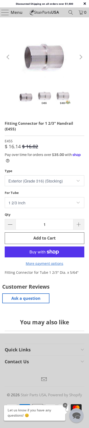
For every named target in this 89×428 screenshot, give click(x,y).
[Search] (70, 12)
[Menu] (3, 12)
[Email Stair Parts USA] (44, 379)
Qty (7, 214)
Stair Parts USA (33, 394)
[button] (76, 415)
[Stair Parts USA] (44, 12)
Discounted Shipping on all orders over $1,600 (44, 3)
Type (8, 171)
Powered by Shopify (65, 394)
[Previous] (8, 57)
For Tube (12, 192)
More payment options (44, 263)
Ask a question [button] (26, 298)
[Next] (81, 57)
